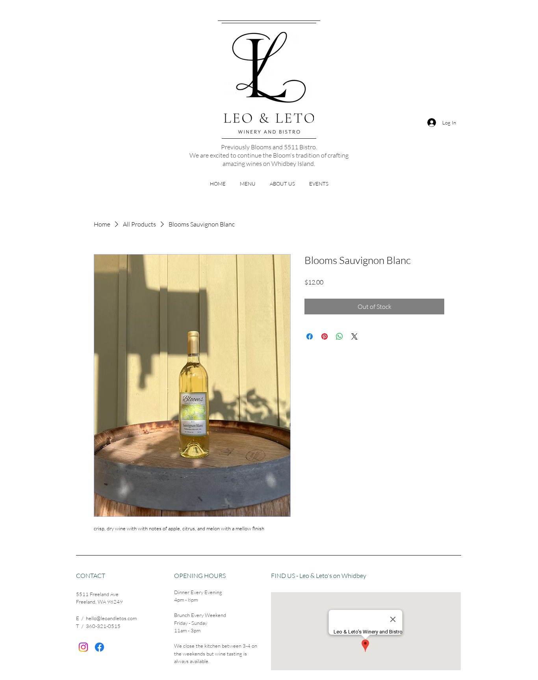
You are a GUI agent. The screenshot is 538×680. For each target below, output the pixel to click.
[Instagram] (83, 647)
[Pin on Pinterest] (324, 336)
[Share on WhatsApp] (339, 336)
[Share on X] (354, 336)
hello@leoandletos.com (111, 618)
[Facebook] (99, 647)
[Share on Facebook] (309, 336)
